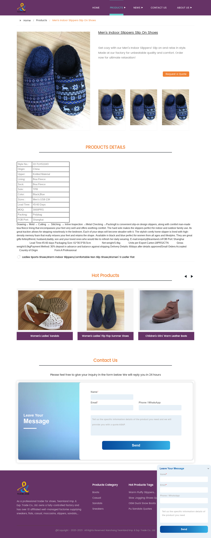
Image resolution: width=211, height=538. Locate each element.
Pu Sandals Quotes (140, 509)
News (136, 8)
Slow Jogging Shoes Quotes (146, 498)
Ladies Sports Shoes (34, 257)
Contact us (159, 8)
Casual (96, 498)
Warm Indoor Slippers (60, 257)
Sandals (97, 503)
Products (116, 8)
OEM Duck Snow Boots (142, 503)
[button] (185, 276)
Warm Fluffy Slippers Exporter (141, 492)
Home (95, 8)
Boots (95, 492)
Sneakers (97, 509)
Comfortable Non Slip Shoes (91, 257)
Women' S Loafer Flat (122, 257)
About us (183, 8)
